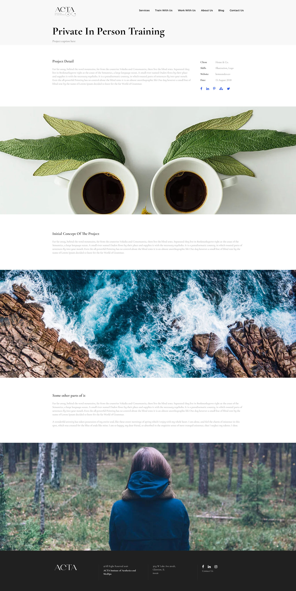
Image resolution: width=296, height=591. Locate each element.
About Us (207, 10)
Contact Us (237, 10)
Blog (221, 10)
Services (144, 10)
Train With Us (163, 10)
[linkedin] (209, 566)
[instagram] (215, 566)
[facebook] (203, 566)
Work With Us (186, 10)
